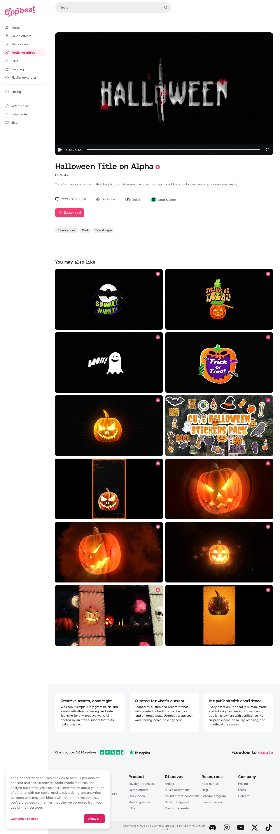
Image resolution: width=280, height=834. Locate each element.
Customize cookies (24, 819)
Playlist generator (177, 808)
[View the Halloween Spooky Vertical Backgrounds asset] (108, 615)
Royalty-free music (142, 784)
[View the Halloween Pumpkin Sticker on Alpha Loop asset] (219, 362)
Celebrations (66, 230)
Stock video (136, 796)
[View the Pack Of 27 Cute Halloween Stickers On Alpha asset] (219, 425)
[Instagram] (226, 827)
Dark (85, 230)
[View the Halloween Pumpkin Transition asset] (219, 552)
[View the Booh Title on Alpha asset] (108, 362)
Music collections (177, 790)
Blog (204, 790)
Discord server (211, 802)
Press (242, 790)
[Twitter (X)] (254, 827)
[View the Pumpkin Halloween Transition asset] (108, 552)
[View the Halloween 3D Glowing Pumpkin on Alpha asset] (108, 425)
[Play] (60, 149)
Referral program (213, 796)
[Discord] (212, 827)
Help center (209, 784)
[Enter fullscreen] (267, 149)
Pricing (243, 784)
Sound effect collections (182, 796)
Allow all (94, 819)
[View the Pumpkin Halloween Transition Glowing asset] (219, 489)
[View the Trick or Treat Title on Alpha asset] (219, 299)
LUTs (131, 808)
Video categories (177, 802)
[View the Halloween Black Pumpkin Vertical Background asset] (219, 615)
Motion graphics (140, 802)
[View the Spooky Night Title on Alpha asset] (108, 299)
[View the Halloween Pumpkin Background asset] (108, 489)
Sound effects (138, 790)
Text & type (103, 230)
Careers (243, 796)
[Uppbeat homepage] (24, 11)
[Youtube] (240, 827)
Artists (169, 784)
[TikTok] (268, 827)
